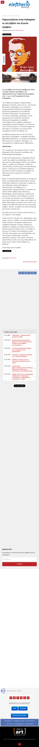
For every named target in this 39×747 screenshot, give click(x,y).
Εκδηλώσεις (13, 258)
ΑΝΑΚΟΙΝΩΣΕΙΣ (19, 724)
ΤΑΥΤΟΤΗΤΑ (9, 724)
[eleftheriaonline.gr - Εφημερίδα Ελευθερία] (19, 4)
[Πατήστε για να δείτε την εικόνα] (19, 54)
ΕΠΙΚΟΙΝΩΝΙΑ (29, 724)
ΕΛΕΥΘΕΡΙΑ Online (18, 30)
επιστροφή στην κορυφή (30, 261)
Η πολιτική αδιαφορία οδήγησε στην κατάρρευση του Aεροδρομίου (21, 350)
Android (23, 708)
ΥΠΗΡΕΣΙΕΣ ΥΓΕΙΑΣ (19, 721)
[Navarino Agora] (19, 77)
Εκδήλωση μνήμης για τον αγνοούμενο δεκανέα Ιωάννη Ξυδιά (21, 361)
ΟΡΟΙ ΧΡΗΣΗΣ (30, 721)
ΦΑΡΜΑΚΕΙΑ (8, 721)
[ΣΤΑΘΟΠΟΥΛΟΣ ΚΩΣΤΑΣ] (19, 731)
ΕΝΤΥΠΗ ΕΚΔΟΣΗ (19, 715)
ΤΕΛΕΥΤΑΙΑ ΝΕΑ (10, 332)
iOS (14, 708)
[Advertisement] (19, 438)
